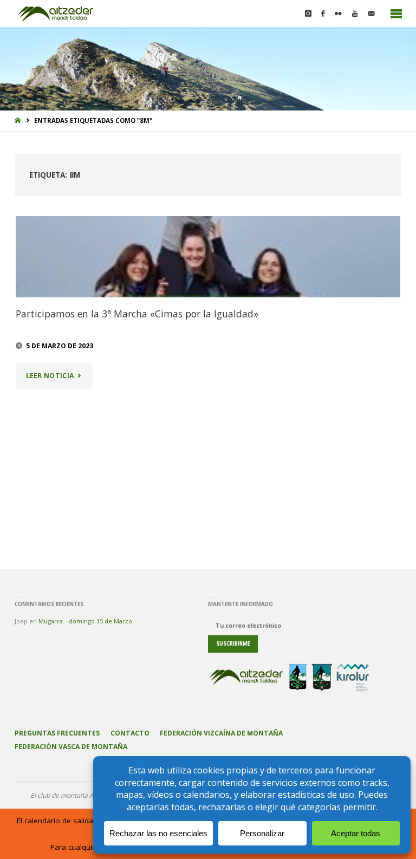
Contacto (130, 733)
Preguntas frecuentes (57, 733)
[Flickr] (338, 13)
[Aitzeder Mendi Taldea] (56, 13)
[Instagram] (308, 13)
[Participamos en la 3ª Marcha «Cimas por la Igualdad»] (208, 256)
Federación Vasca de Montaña (71, 746)
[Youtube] (355, 13)
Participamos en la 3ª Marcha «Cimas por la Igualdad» (137, 313)
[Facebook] (323, 13)
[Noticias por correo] (371, 13)
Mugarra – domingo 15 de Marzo (85, 621)
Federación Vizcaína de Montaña (221, 733)
